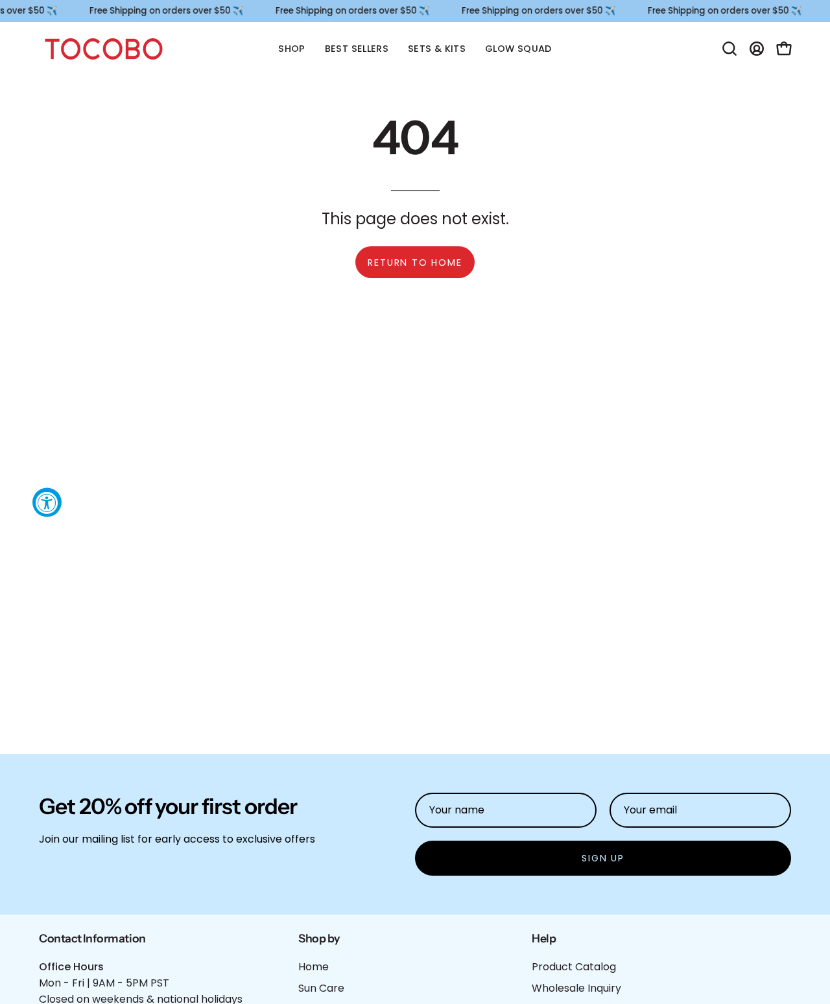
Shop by (319, 938)
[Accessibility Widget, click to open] (47, 502)
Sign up (603, 858)
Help (544, 938)
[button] (729, 48)
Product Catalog (574, 966)
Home (313, 966)
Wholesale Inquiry (576, 988)
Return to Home (415, 262)
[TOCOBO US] (104, 49)
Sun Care (321, 988)
